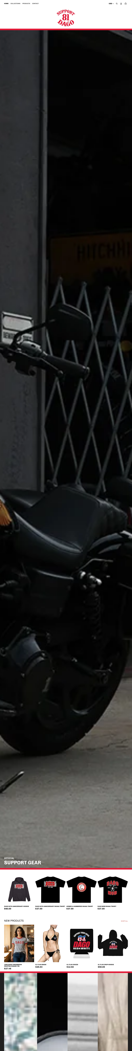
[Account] (121, 3)
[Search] (116, 3)
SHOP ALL (124, 921)
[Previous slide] (7, 889)
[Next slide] (31, 889)
